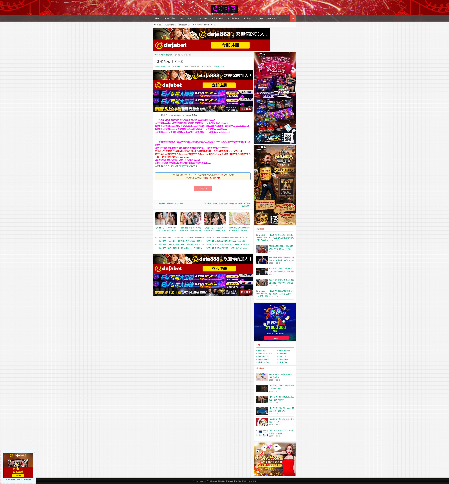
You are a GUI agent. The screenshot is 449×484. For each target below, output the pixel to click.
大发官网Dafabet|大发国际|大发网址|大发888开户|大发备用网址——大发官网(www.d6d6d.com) (192, 132)
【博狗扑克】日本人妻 (169, 61)
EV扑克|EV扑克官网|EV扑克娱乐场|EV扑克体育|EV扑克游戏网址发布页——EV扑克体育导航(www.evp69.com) (198, 150)
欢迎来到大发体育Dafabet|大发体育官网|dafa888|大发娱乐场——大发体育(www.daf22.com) (191, 129)
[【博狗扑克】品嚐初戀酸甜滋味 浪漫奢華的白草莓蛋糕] (239, 218)
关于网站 (209, 481)
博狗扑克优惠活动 (262, 356)
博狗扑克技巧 (233, 18)
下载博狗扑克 (201, 18)
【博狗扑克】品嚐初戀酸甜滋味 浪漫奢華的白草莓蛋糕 (225, 241)
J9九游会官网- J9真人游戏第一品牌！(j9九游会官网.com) (177, 160)
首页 (157, 18)
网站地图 (241, 481)
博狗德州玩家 (282, 353)
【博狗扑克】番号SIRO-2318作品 (170, 203)
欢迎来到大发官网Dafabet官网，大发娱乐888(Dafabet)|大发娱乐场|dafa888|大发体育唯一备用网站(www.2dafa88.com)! (202, 126)
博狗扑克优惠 (185, 18)
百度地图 (225, 481)
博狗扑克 (178, 66)
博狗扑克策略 (282, 362)
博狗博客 (271, 18)
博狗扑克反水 (282, 356)
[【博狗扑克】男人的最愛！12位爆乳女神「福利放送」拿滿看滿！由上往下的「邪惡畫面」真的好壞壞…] (215, 218)
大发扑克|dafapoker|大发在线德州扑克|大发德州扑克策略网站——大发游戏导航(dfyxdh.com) (191, 123)
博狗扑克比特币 (282, 359)
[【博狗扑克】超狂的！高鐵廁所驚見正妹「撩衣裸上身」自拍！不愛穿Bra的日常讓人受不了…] (190, 218)
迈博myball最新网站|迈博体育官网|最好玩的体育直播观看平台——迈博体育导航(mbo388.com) (192, 147)
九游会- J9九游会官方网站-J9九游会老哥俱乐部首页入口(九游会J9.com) (187, 120)
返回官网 (259, 18)
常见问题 (247, 18)
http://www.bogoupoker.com (178, 115)
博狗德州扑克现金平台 (264, 353)
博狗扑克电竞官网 (262, 362)
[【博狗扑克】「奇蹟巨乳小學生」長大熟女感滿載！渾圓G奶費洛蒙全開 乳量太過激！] (166, 218)
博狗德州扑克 (261, 350)
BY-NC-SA (219, 174)
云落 (254, 481)
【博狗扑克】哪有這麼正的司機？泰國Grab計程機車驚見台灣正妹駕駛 (227, 204)
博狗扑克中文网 (184, 166)
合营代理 (217, 481)
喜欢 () (204, 188)
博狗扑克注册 (169, 18)
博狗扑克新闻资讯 (262, 359)
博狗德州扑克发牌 (165, 54)
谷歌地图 (233, 481)
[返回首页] (156, 54)
